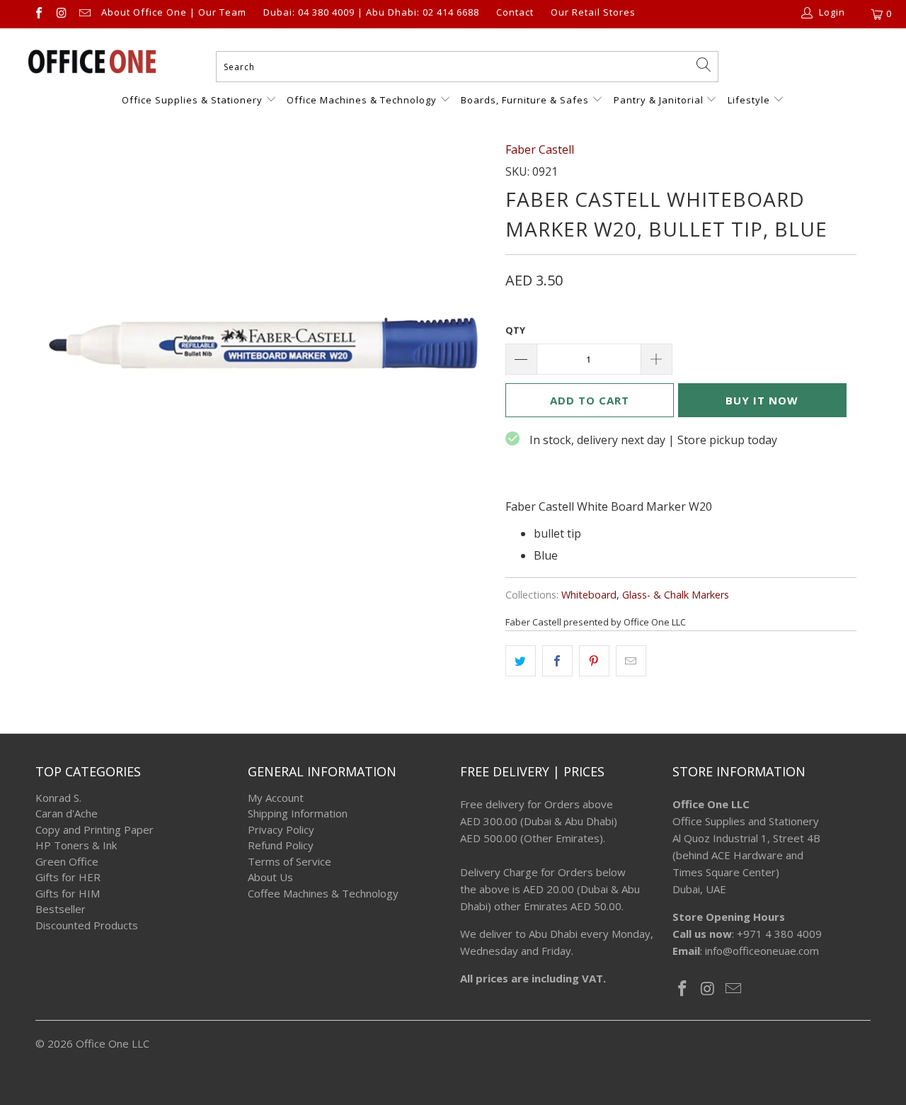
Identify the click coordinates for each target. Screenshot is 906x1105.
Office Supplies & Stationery (193, 100)
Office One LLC (112, 1043)
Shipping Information (298, 813)
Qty (515, 330)
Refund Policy (281, 845)
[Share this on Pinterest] (594, 660)
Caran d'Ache (66, 813)
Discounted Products (86, 925)
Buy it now (762, 400)
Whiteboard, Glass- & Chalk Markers (645, 594)
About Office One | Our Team (173, 12)
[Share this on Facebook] (557, 660)
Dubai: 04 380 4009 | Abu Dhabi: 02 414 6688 (371, 12)
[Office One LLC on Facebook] (38, 14)
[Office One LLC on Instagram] (61, 14)
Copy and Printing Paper (94, 829)
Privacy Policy (281, 829)
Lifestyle (749, 100)
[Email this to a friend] (631, 660)
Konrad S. (58, 797)
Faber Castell (539, 149)
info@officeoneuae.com (762, 951)
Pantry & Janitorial (660, 100)
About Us (270, 877)
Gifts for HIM (67, 893)
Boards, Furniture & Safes (525, 100)
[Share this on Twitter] (520, 660)
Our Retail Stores (593, 12)
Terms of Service (289, 861)
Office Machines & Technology (362, 100)
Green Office (66, 861)
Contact (515, 12)
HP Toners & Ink (76, 845)
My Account (276, 797)
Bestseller (60, 909)
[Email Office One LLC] (84, 14)
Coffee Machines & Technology (323, 893)
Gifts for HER (68, 877)
